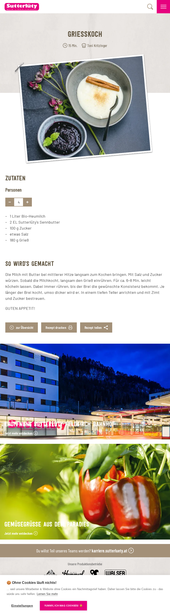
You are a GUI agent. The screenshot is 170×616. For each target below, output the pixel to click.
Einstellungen (22, 605)
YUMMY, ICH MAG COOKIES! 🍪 (63, 605)
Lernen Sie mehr (47, 594)
